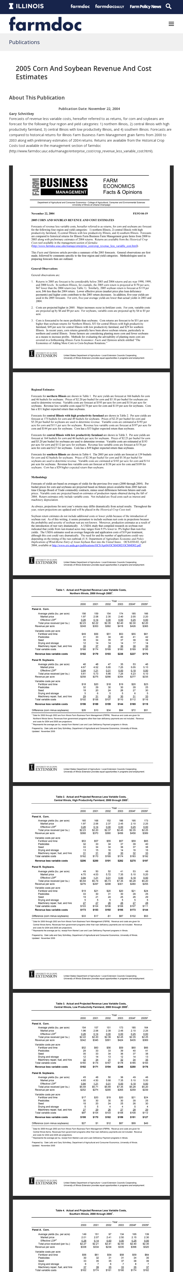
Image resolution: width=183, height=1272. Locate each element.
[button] (171, 24)
